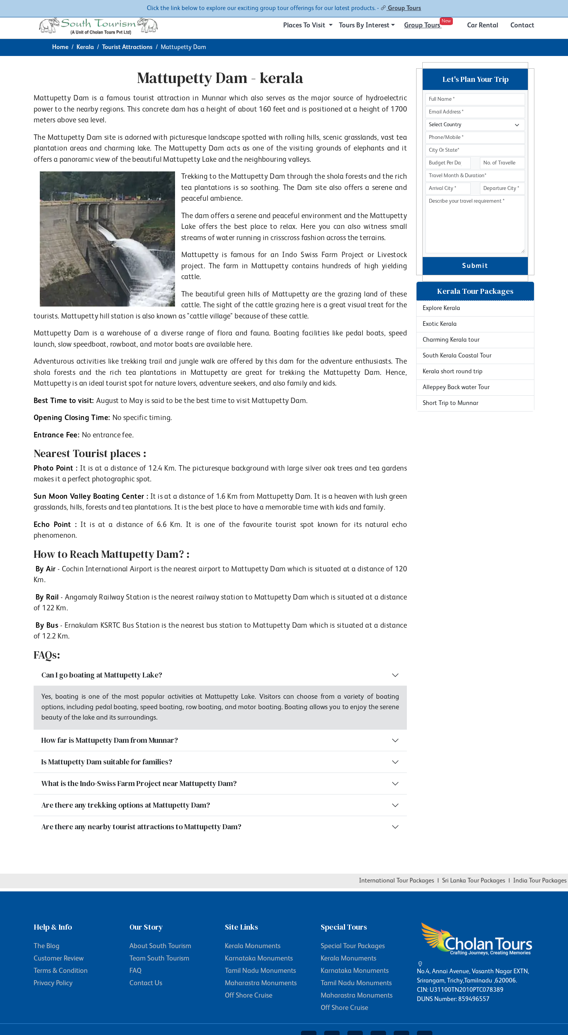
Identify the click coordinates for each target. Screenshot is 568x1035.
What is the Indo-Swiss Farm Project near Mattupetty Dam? (139, 783)
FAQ (135, 970)
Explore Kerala (441, 308)
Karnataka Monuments (259, 958)
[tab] (475, 291)
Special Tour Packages (353, 946)
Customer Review (58, 958)
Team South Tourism (159, 958)
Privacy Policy (53, 983)
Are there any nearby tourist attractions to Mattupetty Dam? (141, 827)
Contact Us (145, 983)
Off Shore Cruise (248, 995)
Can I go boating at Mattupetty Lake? (101, 675)
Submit (475, 266)
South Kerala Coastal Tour (457, 356)
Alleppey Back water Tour (456, 388)
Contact (522, 25)
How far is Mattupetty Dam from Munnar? (109, 740)
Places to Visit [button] (305, 25)
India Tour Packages (529, 881)
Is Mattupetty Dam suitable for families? (106, 762)
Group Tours (403, 8)
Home (60, 47)
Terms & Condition (61, 970)
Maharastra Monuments (261, 983)
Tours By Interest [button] (364, 25)
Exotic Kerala (440, 324)
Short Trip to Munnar (450, 403)
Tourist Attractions (127, 47)
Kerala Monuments (253, 946)
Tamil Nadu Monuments (260, 970)
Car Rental (482, 25)
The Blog (47, 946)
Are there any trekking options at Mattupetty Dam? (125, 805)
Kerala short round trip (453, 372)
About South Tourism (160, 946)
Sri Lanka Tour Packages (462, 881)
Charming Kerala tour (451, 340)
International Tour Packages (385, 881)
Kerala (85, 47)
